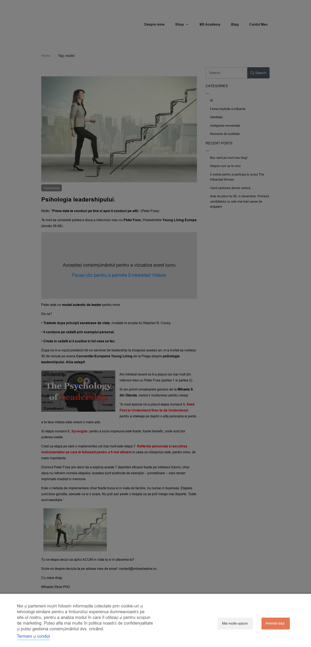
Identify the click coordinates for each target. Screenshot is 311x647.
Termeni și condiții (33, 636)
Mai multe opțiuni (235, 623)
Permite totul (275, 623)
